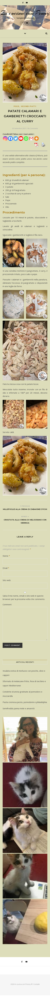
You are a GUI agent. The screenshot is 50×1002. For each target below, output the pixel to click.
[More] (36, 138)
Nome (6, 555)
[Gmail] (31, 138)
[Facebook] (10, 138)
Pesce (16, 106)
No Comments (32, 128)
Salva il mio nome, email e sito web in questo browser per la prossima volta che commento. (24, 597)
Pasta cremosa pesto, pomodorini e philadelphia (25, 702)
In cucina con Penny (25, 13)
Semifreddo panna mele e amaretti (19, 708)
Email (6, 568)
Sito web (7, 580)
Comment (7, 604)
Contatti (36, 984)
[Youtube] (21, 138)
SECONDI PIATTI (28, 106)
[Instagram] (5, 138)
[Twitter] (15, 138)
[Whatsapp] (26, 138)
